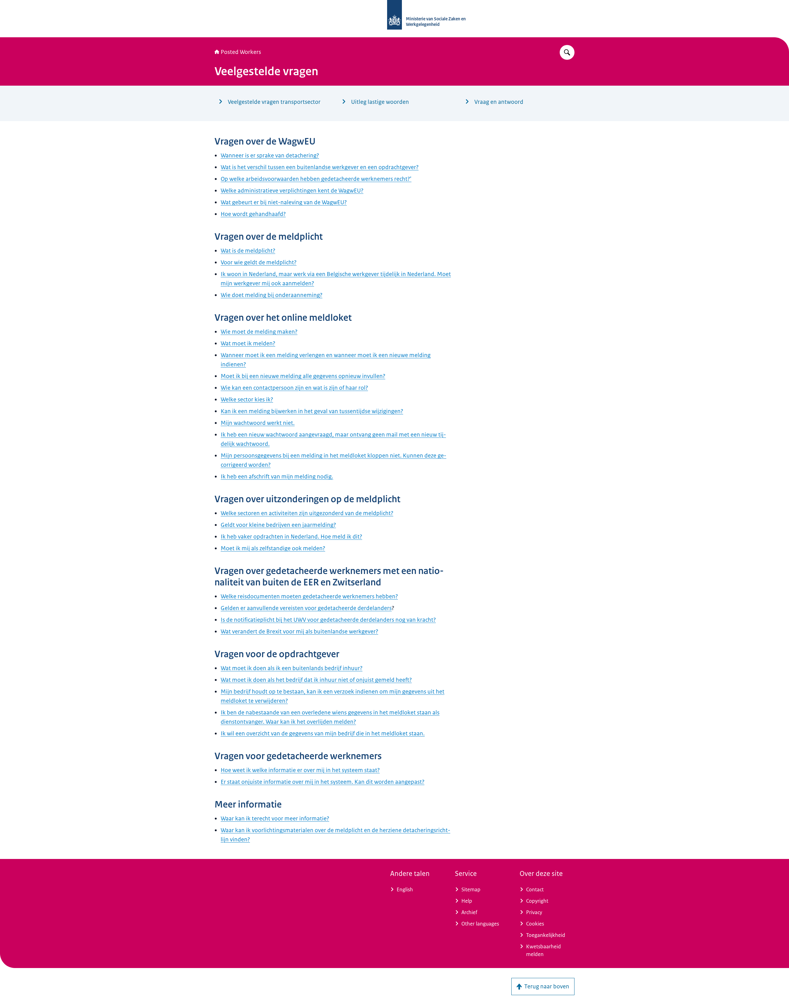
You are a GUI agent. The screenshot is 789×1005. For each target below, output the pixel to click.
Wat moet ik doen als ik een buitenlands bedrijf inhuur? (291, 668)
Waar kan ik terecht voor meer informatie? (275, 818)
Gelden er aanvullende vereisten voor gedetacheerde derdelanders (306, 608)
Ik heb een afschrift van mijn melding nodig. (277, 476)
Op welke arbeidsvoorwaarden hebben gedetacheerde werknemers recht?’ (316, 179)
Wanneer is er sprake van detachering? (270, 155)
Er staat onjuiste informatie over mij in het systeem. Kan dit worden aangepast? (322, 782)
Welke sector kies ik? (247, 399)
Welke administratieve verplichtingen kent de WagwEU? (292, 190)
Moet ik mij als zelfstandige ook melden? (273, 548)
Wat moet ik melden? (248, 343)
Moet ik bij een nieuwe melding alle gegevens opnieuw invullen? (303, 376)
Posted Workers (241, 52)
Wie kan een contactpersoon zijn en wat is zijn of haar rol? (294, 388)
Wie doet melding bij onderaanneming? (271, 295)
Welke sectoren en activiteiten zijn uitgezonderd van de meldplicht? (307, 513)
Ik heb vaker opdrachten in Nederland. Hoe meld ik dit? (291, 536)
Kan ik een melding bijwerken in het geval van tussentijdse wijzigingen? (312, 411)
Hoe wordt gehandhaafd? (253, 214)
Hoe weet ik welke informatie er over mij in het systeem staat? (300, 770)
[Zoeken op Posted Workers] (567, 52)
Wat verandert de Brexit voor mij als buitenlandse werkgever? (299, 631)
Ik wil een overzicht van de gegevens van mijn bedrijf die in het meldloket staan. (323, 733)
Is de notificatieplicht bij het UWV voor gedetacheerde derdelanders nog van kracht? (328, 620)
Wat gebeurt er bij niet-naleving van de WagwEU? (284, 202)
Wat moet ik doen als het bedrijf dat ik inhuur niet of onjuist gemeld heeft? (316, 680)
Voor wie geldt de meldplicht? (258, 262)
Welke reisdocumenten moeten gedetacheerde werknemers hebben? (309, 596)
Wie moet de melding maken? (259, 332)
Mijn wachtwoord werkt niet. (258, 423)
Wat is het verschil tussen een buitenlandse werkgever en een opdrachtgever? (320, 167)
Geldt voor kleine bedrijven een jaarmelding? (278, 525)
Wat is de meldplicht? (248, 250)
